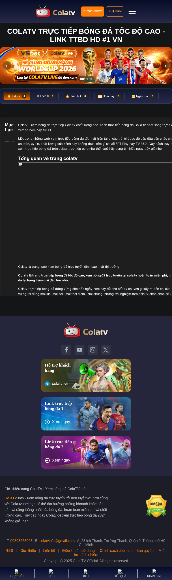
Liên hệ (49, 551)
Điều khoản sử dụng (78, 551)
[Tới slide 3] (91, 79)
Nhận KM (115, 11)
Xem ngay (61, 422)
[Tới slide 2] (87, 79)
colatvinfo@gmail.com (57, 541)
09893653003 (21, 541)
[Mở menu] (132, 11)
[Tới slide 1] (82, 79)
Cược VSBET (93, 11)
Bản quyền (145, 551)
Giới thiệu (28, 551)
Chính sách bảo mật (115, 551)
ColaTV (10, 498)
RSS (9, 551)
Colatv (23, 125)
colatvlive (60, 383)
